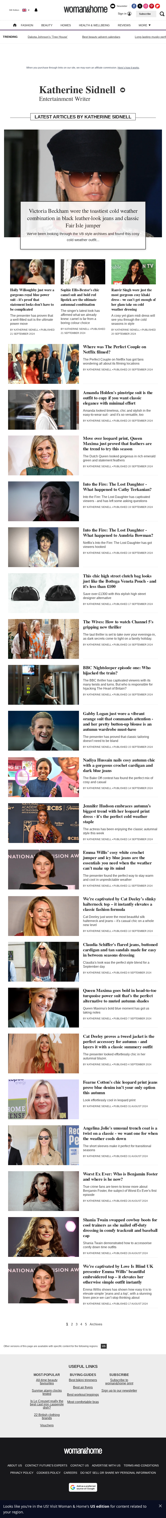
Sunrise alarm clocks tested (47, 1392)
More (143, 25)
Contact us (79, 1465)
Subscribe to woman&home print (119, 1381)
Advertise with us (106, 1465)
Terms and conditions (141, 1465)
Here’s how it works (128, 67)
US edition (99, 1506)
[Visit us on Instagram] (145, 6)
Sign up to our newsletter (119, 1390)
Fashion (27, 25)
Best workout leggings (83, 1394)
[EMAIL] (122, 89)
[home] (15, 25)
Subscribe (145, 14)
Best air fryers (83, 1387)
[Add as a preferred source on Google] (83, 1487)
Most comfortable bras (83, 1402)
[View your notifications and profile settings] (36, 10)
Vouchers (47, 1425)
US (103, 1346)
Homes (66, 25)
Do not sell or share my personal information (118, 1472)
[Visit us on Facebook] (134, 6)
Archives (96, 1324)
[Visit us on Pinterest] (151, 6)
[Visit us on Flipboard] (157, 6)
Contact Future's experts (46, 1465)
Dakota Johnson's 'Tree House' (48, 36)
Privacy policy (21, 1472)
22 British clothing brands (47, 1416)
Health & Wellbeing (94, 25)
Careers (70, 1472)
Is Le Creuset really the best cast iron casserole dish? (47, 1404)
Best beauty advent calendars (101, 36)
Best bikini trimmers (83, 1380)
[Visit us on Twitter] (139, 6)
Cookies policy (49, 1472)
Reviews (124, 25)
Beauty (46, 25)
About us (14, 1465)
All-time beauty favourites (46, 1381)
